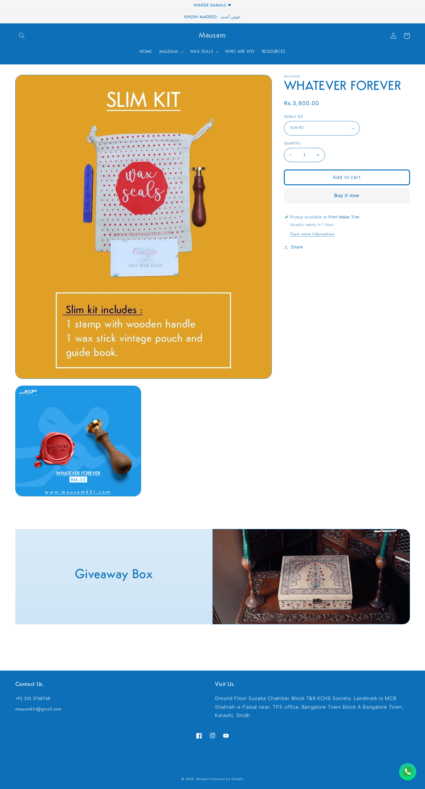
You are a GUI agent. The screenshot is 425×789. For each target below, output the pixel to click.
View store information (312, 234)
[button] (22, 35)
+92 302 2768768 (32, 699)
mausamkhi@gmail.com (38, 709)
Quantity (292, 143)
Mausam (202, 779)
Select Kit (293, 116)
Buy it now (347, 195)
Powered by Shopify (226, 779)
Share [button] (297, 247)
